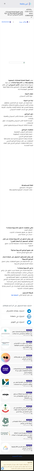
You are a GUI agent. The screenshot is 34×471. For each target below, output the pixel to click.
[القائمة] (4, 4)
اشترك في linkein (17, 317)
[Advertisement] (17, 42)
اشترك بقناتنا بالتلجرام (15, 311)
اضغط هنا (14, 295)
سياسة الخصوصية (17, 456)
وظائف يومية (22, 22)
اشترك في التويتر (17, 322)
